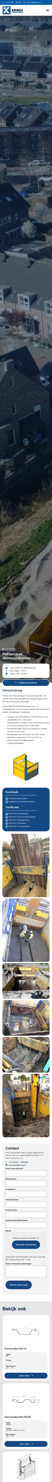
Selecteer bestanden (26, 1244)
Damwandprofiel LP (15, 1348)
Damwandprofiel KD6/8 (17, 1416)
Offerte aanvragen (18, 1285)
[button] (48, 10)
